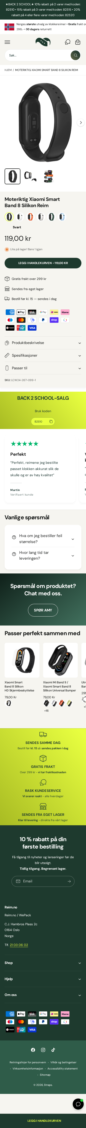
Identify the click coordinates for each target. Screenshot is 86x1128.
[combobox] (43, 55)
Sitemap (45, 1075)
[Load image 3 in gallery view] (48, 176)
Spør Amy (43, 610)
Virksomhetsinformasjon (28, 1068)
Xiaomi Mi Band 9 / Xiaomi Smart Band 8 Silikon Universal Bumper (59, 686)
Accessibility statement (62, 1068)
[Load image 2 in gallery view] (31, 176)
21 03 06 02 (19, 945)
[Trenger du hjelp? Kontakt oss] (68, 42)
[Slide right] (80, 122)
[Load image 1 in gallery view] (12, 176)
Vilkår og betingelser (63, 1062)
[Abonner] (69, 881)
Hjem (8, 70)
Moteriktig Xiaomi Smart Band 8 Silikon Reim (46, 70)
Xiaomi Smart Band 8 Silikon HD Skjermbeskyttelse (19, 686)
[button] (7, 42)
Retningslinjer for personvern (28, 1062)
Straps (48, 1085)
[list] (43, 27)
